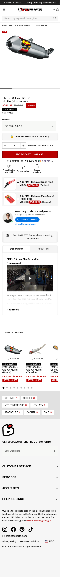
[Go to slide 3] (10, 388)
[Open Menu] (4, 9)
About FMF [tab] (43, 249)
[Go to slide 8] (28, 388)
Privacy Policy (9, 541)
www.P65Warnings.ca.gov (38, 520)
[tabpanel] (30, 284)
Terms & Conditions (30, 541)
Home (4, 25)
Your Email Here (12, 451)
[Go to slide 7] (24, 388)
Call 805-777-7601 (29, 219)
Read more (13, 309)
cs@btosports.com (27, 224)
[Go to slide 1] (3, 387)
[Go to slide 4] (14, 388)
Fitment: (6, 120)
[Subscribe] (54, 451)
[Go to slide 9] (32, 388)
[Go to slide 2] (7, 388)
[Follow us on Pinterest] (22, 529)
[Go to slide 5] (17, 388)
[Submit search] (54, 18)
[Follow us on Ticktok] (30, 529)
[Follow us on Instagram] (4, 529)
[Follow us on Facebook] (13, 529)
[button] (30, 160)
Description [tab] (16, 249)
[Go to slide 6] (21, 388)
